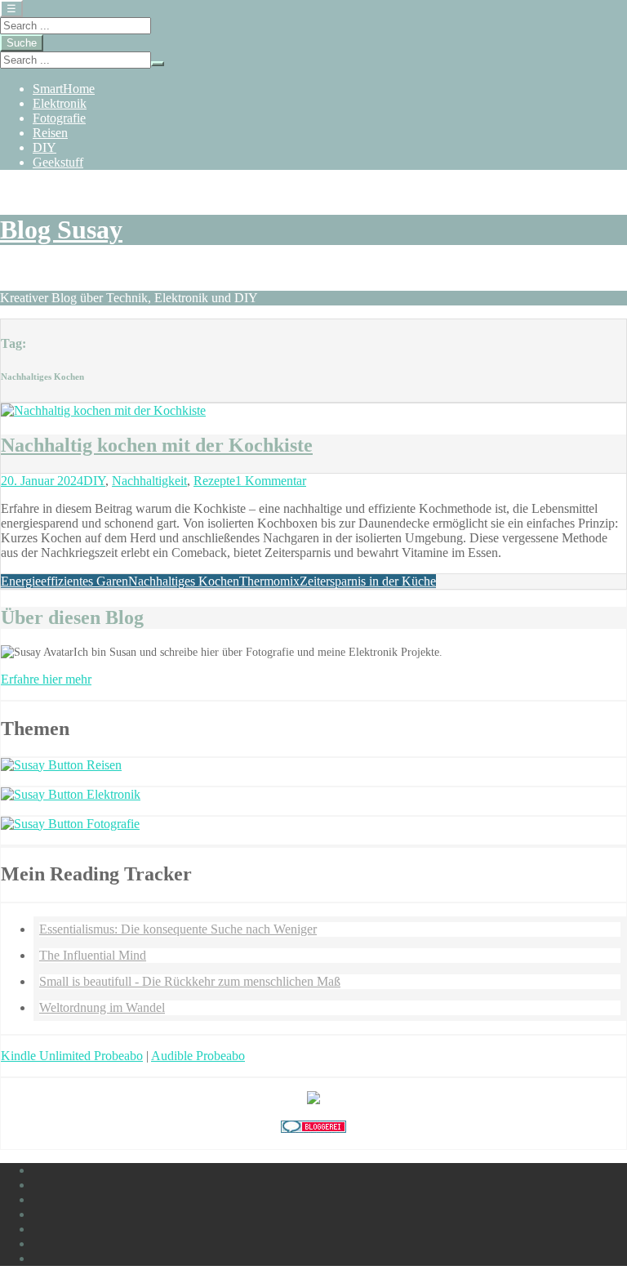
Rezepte (214, 481)
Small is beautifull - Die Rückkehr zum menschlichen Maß (189, 981)
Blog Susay (61, 229)
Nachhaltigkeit (149, 481)
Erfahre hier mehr (46, 679)
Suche (22, 43)
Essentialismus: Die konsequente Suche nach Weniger (178, 929)
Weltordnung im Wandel (102, 1007)
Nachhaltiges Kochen (183, 581)
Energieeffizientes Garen (64, 581)
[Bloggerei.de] (313, 1128)
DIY (44, 147)
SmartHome (64, 89)
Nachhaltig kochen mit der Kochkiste (157, 445)
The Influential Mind (92, 955)
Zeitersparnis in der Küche (368, 581)
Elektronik (60, 103)
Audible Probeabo (198, 1056)
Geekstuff (58, 162)
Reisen (50, 133)
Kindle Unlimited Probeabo (72, 1056)
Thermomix (269, 581)
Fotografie (59, 118)
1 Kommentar (270, 481)
